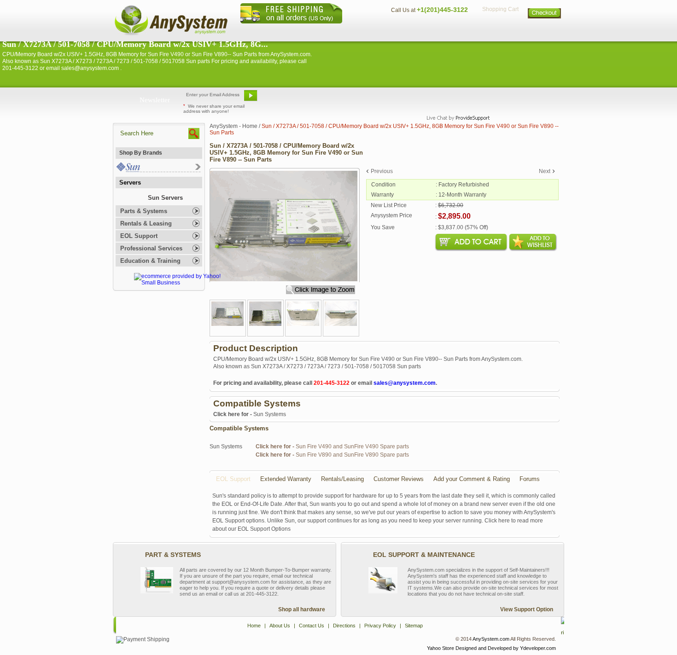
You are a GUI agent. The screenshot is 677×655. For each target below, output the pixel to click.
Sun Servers (165, 197)
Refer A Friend (333, 99)
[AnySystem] (171, 34)
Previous (382, 171)
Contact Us (406, 30)
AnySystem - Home (233, 126)
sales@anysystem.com (405, 383)
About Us (364, 30)
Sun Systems (249, 414)
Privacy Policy (500, 30)
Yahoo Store (440, 648)
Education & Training (150, 260)
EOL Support (139, 235)
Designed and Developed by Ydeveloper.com (505, 648)
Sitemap (545, 30)
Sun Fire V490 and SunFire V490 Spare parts (332, 446)
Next (544, 171)
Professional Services (151, 248)
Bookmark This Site (394, 99)
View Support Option (526, 609)
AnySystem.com (491, 639)
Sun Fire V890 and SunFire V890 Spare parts (332, 455)
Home (326, 30)
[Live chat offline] (454, 99)
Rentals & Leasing (146, 223)
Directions (451, 30)
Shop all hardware (301, 609)
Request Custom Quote (518, 99)
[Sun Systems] (158, 170)
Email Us (283, 99)
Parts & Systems (143, 211)
